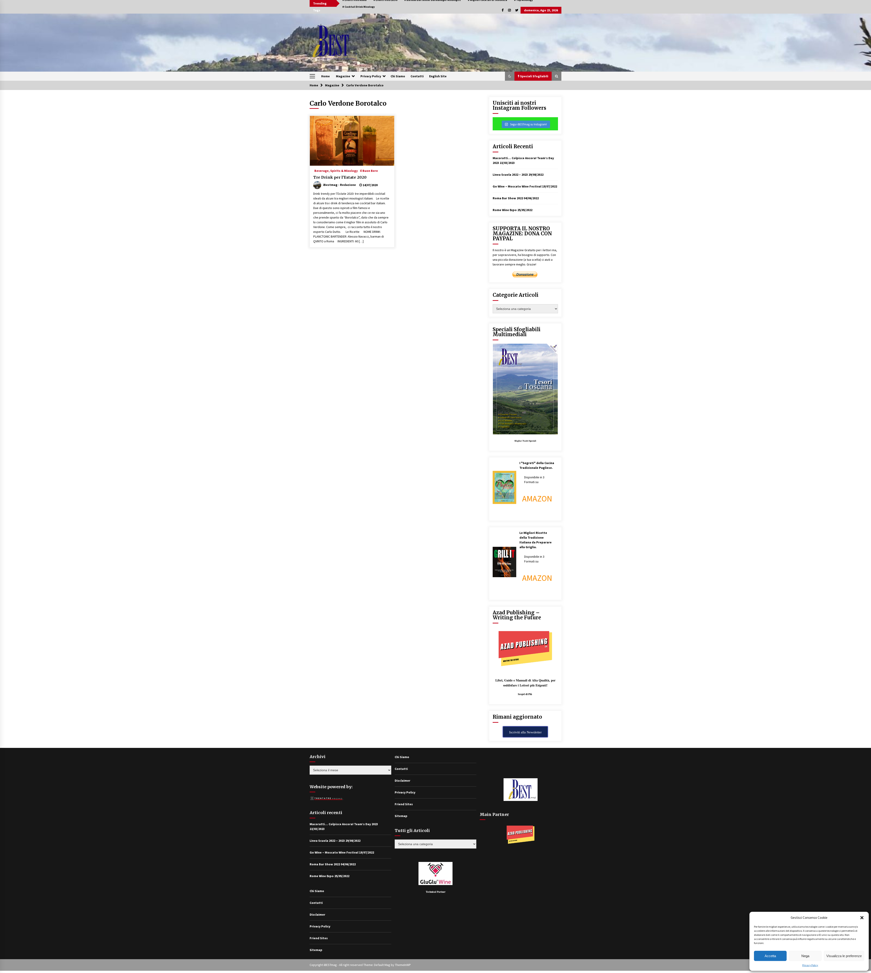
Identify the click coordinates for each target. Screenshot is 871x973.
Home (325, 76)
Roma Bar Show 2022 (508, 198)
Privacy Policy (810, 965)
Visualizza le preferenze (844, 956)
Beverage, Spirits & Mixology (336, 170)
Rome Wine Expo (505, 210)
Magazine (343, 76)
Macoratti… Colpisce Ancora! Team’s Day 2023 (344, 824)
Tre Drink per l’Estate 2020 (340, 177)
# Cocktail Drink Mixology (358, 6)
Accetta (770, 956)
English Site (438, 76)
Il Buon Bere (369, 170)
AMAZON (537, 499)
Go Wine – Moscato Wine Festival (517, 186)
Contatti (417, 76)
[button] (862, 917)
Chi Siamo (398, 76)
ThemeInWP (403, 965)
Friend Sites (319, 938)
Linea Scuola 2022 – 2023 (510, 175)
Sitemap (316, 950)
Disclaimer (317, 914)
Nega (805, 956)
